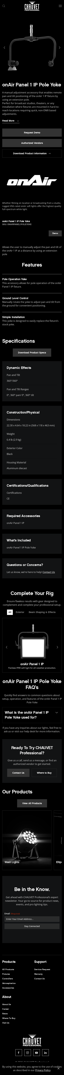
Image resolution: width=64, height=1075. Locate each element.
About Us (6, 1004)
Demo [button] (55, 233)
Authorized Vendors (32, 143)
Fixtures (6, 974)
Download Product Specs (32, 352)
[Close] (58, 1068)
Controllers (7, 978)
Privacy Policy (42, 1070)
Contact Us (49, 572)
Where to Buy (44, 772)
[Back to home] (32, 6)
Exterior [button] (20, 612)
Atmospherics (8, 983)
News (5, 1013)
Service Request (42, 969)
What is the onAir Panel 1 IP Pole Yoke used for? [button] (27, 715)
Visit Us (5, 1023)
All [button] (9, 612)
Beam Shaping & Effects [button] (42, 612)
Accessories (8, 988)
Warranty (38, 974)
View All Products (32, 803)
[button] (3, 6)
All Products (8, 969)
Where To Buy (8, 1018)
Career (5, 1009)
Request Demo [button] (32, 132)
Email (12, 913)
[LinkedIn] (45, 1052)
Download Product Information (30, 153)
